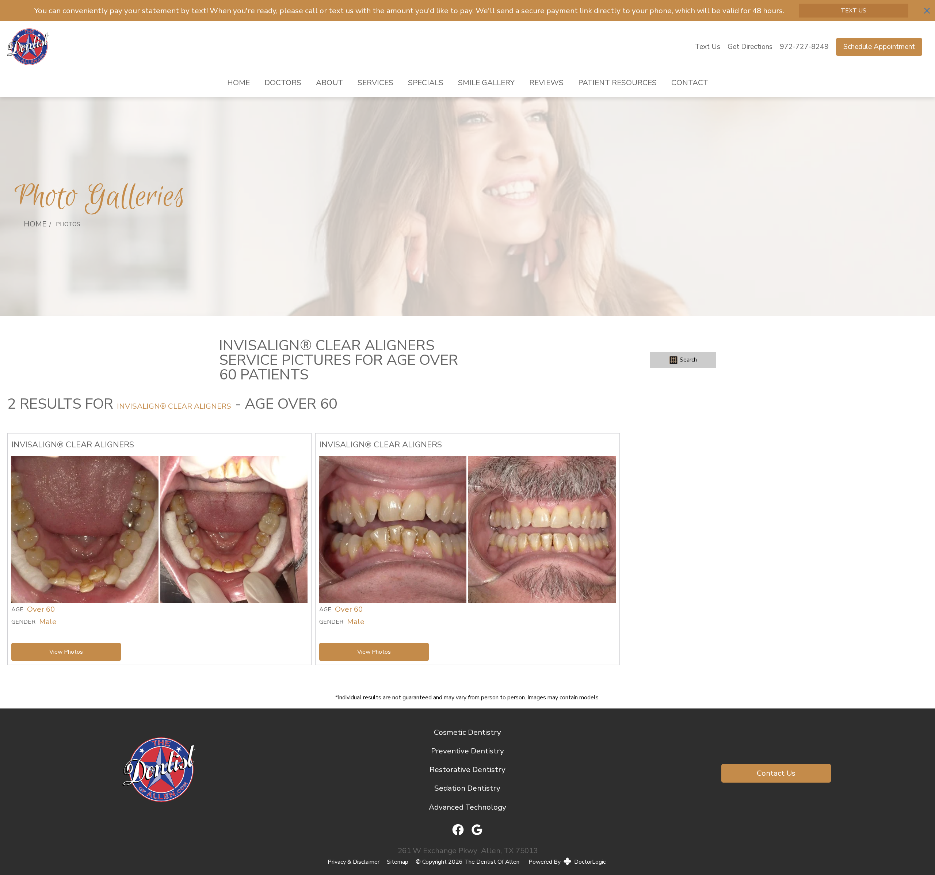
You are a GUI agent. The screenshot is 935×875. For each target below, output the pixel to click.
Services (375, 82)
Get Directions (750, 46)
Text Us (707, 46)
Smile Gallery (486, 82)
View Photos (66, 652)
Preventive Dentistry (467, 751)
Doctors (282, 82)
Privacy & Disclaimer (353, 862)
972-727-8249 (804, 46)
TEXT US (853, 11)
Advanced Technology (467, 807)
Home (238, 82)
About (329, 82)
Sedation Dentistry (467, 788)
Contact (689, 82)
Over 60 (41, 609)
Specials (425, 82)
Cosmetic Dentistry (467, 732)
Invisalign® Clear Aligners (174, 406)
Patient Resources (617, 82)
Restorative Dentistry (467, 769)
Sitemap (397, 862)
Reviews (546, 82)
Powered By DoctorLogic (567, 862)
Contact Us (776, 773)
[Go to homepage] (342, 47)
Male (48, 622)
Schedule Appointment (879, 46)
